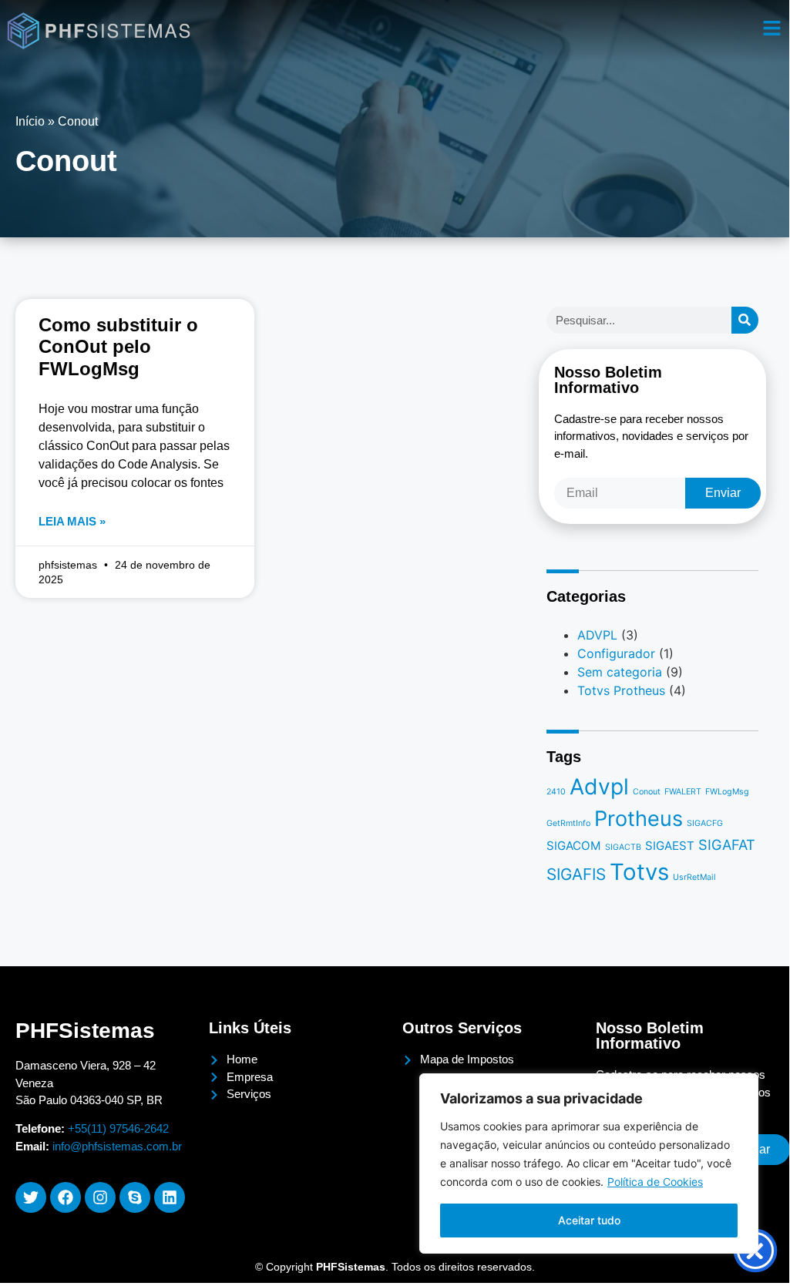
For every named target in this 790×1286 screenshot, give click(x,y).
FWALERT (682, 792)
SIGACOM (573, 845)
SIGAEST (669, 845)
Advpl (599, 787)
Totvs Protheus (621, 690)
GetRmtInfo (568, 823)
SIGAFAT (726, 844)
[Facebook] (65, 1197)
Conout (647, 792)
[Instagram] (100, 1197)
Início (30, 121)
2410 (556, 792)
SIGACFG (705, 823)
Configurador (616, 653)
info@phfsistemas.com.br (117, 1146)
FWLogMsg (727, 792)
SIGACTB (623, 847)
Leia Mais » (72, 521)
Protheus (638, 818)
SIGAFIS (576, 874)
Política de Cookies (655, 1181)
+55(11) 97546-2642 (118, 1128)
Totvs (639, 871)
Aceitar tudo (589, 1220)
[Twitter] (30, 1197)
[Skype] (134, 1197)
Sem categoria (619, 672)
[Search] (744, 320)
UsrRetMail (694, 877)
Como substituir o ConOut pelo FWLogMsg (118, 347)
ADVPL (597, 635)
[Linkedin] (169, 1197)
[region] (588, 1163)
